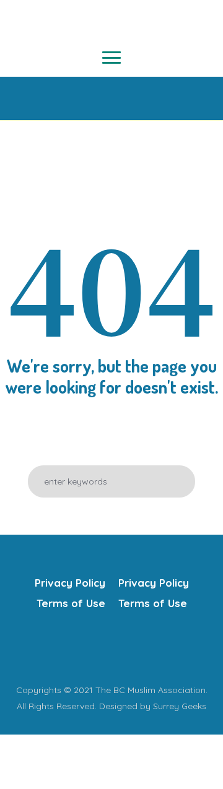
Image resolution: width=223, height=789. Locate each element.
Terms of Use (71, 603)
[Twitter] (98, 646)
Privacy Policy (70, 582)
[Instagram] (122, 646)
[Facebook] (73, 646)
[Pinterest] (147, 646)
